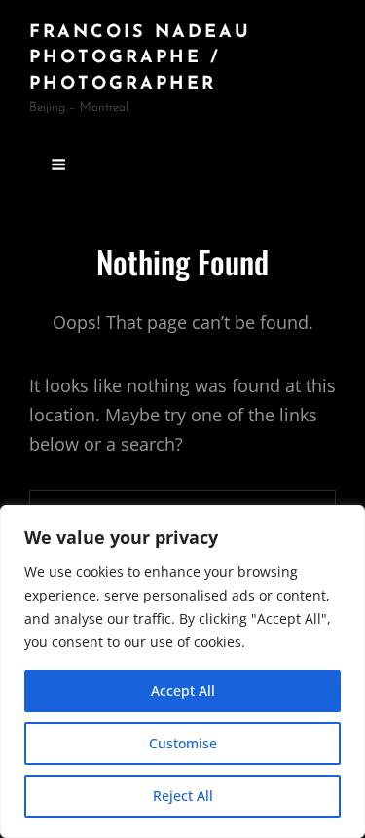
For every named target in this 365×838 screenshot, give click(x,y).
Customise (183, 743)
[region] (182, 671)
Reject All (183, 795)
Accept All (183, 690)
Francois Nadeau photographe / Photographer (140, 58)
